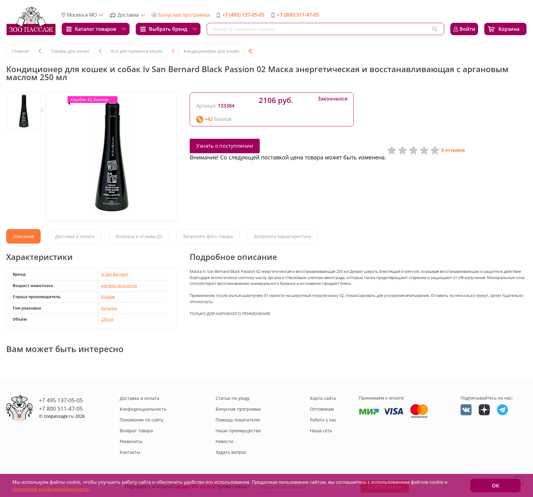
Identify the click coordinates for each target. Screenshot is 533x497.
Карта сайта (323, 398)
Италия (108, 296)
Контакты (130, 452)
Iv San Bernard (114, 274)
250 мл (107, 319)
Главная (20, 51)
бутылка (109, 308)
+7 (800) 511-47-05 (298, 14)
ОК (495, 485)
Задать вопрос (231, 452)
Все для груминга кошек (136, 51)
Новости (224, 441)
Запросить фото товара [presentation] (208, 236)
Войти (467, 29)
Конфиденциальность (143, 409)
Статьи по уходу (233, 398)
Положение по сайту (141, 420)
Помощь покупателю (238, 420)
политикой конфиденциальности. (51, 489)
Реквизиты (131, 441)
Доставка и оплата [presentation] (75, 236)
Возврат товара (136, 430)
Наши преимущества (238, 430)
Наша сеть (321, 430)
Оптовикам (322, 409)
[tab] (23, 236)
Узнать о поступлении (224, 145)
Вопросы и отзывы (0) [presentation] (139, 236)
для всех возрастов (119, 285)
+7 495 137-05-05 (61, 400)
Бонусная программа (184, 14)
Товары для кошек (70, 51)
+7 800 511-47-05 (61, 408)
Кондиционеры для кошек (211, 51)
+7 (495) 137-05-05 (243, 14)
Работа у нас (323, 420)
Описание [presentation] (23, 236)
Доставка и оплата (139, 398)
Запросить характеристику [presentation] (282, 236)
